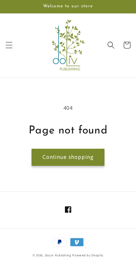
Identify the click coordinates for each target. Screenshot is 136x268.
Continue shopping (68, 157)
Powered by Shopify (87, 255)
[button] (9, 45)
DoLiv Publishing (58, 255)
